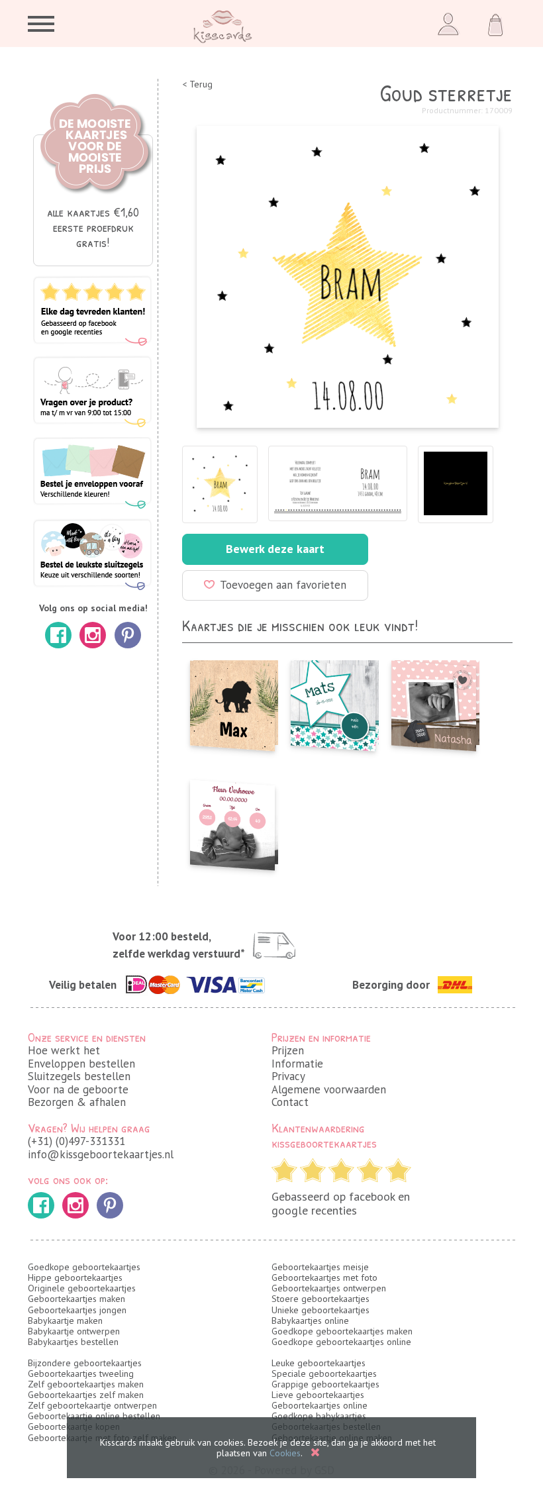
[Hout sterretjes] (333, 702)
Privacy (288, 1076)
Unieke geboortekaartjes (321, 1310)
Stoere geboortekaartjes (321, 1299)
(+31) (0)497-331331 (76, 1141)
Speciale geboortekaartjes (324, 1373)
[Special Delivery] (433, 702)
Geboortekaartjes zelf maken (86, 1395)
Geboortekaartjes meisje (320, 1267)
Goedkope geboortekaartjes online (341, 1342)
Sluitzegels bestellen (79, 1076)
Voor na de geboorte (78, 1089)
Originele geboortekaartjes (82, 1288)
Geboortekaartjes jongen (77, 1310)
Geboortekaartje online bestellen (94, 1416)
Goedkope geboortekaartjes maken (342, 1331)
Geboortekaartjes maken (76, 1299)
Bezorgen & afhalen (77, 1102)
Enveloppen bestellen (81, 1063)
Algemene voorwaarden (329, 1089)
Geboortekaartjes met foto (324, 1277)
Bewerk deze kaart (275, 548)
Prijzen (288, 1050)
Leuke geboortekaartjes (319, 1363)
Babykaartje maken (65, 1320)
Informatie (297, 1063)
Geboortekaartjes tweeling (81, 1373)
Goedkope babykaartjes (319, 1416)
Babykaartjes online (310, 1320)
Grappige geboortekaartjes (325, 1384)
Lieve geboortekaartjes (318, 1395)
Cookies (285, 1453)
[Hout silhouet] (232, 702)
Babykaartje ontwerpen (74, 1331)
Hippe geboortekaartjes (75, 1277)
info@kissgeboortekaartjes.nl (100, 1154)
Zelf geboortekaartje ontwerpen (92, 1405)
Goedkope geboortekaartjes (84, 1267)
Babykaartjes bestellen (73, 1342)
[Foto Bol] (232, 821)
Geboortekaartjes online (320, 1405)
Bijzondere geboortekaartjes (85, 1363)
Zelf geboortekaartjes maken (86, 1384)
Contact (290, 1102)
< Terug (197, 84)
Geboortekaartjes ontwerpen (329, 1288)
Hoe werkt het (64, 1050)
